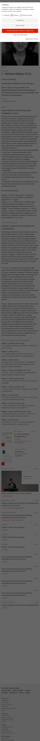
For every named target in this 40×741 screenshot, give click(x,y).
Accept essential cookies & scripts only (20, 31)
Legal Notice (29, 39)
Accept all (20, 20)
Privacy (36, 39)
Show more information (20, 35)
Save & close (20, 25)
